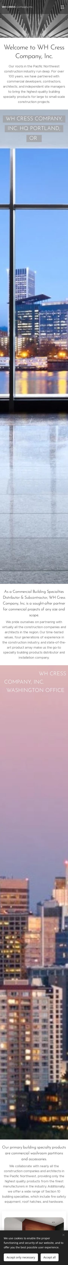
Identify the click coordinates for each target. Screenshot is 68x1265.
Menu (62, 7)
